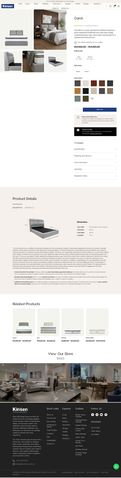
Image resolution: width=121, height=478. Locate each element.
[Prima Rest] (97, 322)
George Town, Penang (80, 441)
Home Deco (66, 425)
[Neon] (24, 322)
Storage (65, 428)
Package (65, 435)
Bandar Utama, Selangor (80, 416)
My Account (95, 428)
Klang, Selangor (80, 434)
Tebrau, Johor (80, 437)
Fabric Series (78, 65)
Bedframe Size (78, 51)
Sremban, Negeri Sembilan (81, 454)
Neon (15, 338)
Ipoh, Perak (79, 446)
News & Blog (51, 421)
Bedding (65, 421)
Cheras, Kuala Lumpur (80, 429)
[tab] (17, 207)
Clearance (66, 438)
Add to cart (99, 109)
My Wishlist (95, 434)
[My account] (119, 6)
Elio (38, 338)
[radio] (79, 58)
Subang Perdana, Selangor (81, 421)
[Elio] (48, 322)
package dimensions (96, 133)
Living (64, 415)
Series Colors (78, 78)
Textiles (65, 432)
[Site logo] (7, 6)
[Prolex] (73, 322)
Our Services (51, 418)
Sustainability (51, 440)
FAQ (48, 437)
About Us (50, 415)
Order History (95, 431)
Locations (50, 433)
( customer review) (91, 26)
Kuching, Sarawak (81, 449)
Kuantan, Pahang (81, 425)
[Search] (110, 6)
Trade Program (52, 430)
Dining (64, 418)
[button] (116, 466)
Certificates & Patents (51, 426)
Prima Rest (90, 338)
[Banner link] (13, 382)
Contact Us (50, 444)
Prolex (64, 338)
